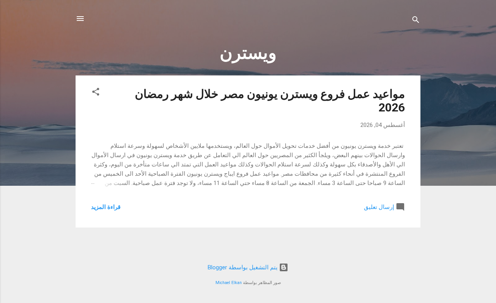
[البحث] (415, 21)
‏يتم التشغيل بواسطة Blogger (243, 267)
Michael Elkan (228, 282)
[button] (95, 93)
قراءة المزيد (106, 207)
